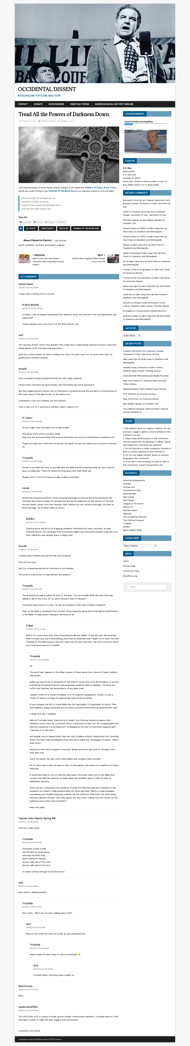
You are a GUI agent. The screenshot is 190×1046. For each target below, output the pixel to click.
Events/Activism (79, 104)
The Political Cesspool (133, 520)
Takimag (127, 513)
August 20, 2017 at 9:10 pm (32, 589)
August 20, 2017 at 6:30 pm (28, 822)
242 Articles (60, 240)
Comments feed (131, 570)
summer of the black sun (86, 228)
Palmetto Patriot (48, 121)
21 (73, 121)
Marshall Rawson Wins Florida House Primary (144, 389)
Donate (38, 104)
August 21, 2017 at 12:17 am (28, 989)
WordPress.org (130, 576)
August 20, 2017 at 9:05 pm (32, 461)
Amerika (127, 483)
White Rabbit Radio (132, 530)
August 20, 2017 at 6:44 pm (32, 421)
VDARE (126, 526)
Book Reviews (56, 104)
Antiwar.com (129, 487)
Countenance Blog (132, 490)
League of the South (133, 503)
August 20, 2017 (29, 121)
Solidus (30, 519)
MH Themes (56, 1039)
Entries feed (129, 566)
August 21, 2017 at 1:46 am (35, 522)
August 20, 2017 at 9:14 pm (32, 491)
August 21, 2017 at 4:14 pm (39, 948)
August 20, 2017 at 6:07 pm (28, 338)
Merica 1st (128, 506)
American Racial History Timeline (114, 104)
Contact (23, 104)
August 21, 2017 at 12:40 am (28, 1010)
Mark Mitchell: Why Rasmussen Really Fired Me (146, 375)
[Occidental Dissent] (95, 81)
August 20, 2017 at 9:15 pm (31, 842)
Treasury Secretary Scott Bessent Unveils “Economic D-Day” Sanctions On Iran (147, 203)
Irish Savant (128, 500)
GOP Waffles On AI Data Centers (139, 394)
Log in (126, 561)
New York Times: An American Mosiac (141, 398)
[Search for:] (147, 587)
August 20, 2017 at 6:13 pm (28, 549)
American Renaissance (134, 480)
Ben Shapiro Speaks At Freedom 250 (141, 403)
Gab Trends (128, 497)
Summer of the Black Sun (61, 191)
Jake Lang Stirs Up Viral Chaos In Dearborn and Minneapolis (145, 230)
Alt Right (31, 228)
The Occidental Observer (135, 516)
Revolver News (130, 510)
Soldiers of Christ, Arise (96, 187)
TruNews (127, 523)
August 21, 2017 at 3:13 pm (35, 927)
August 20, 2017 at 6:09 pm (28, 372)
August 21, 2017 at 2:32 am (35, 629)
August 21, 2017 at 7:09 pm (43, 969)
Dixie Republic (129, 493)
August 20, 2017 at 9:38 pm (28, 886)
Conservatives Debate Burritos (151, 310)
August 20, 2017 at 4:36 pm (28, 287)
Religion (64, 121)
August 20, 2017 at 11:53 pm (32, 308)
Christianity (47, 228)
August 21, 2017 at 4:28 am (39, 660)
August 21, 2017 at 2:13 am (31, 907)
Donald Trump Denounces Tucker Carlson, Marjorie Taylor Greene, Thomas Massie (146, 304)
